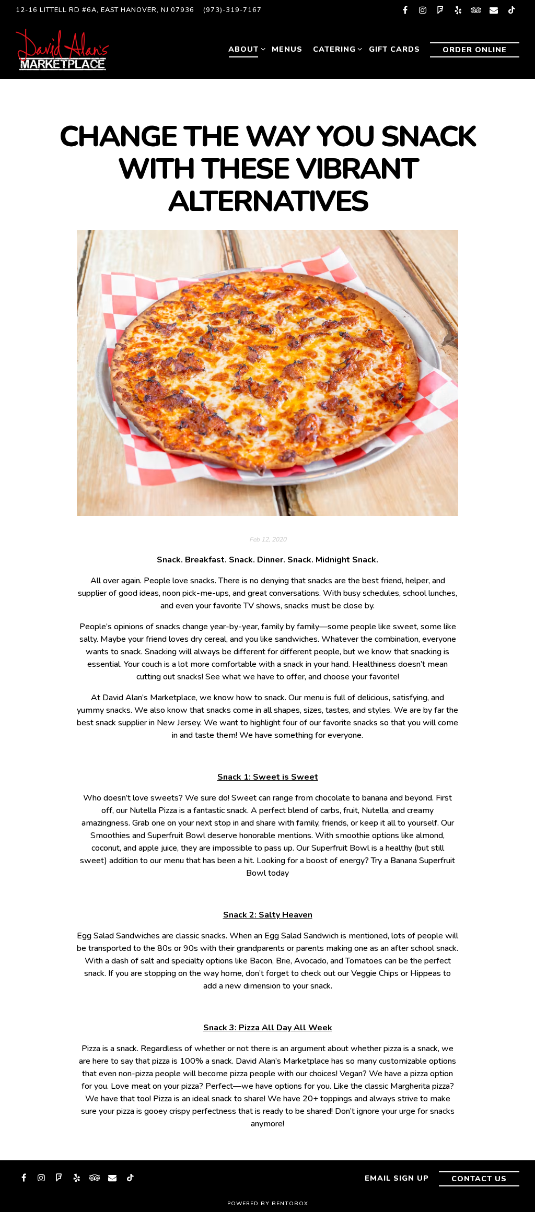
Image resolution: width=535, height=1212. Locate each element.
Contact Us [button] (479, 1178)
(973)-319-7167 (232, 10)
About (245, 48)
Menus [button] (287, 49)
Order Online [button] (475, 49)
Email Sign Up (397, 1178)
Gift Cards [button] (394, 49)
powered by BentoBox (267, 1203)
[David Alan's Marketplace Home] (73, 49)
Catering (335, 48)
